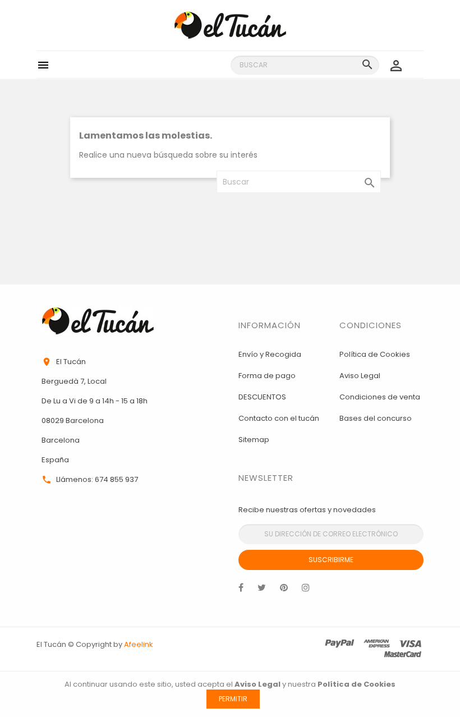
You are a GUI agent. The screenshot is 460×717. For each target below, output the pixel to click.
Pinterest (284, 590)
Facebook (240, 590)
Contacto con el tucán (278, 418)
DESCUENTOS (262, 397)
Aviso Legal (359, 375)
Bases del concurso (375, 418)
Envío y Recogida (269, 354)
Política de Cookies (374, 354)
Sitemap (253, 439)
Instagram (306, 590)
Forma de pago (267, 375)
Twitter (261, 590)
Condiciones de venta (379, 397)
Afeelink (138, 644)
